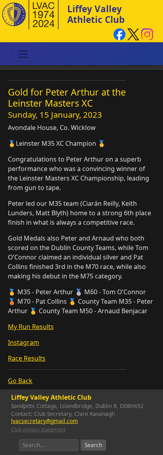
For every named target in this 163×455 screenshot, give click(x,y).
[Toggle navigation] (23, 54)
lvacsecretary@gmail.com (44, 421)
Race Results (26, 358)
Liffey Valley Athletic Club (96, 14)
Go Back (20, 380)
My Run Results (31, 326)
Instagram (23, 342)
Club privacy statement (38, 429)
